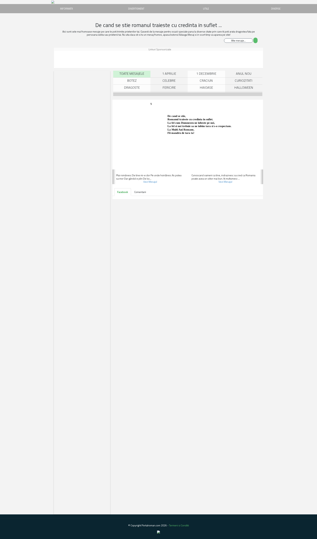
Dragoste (132, 87)
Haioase (206, 87)
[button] (113, 176)
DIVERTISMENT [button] (136, 8)
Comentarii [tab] (140, 192)
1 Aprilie (169, 73)
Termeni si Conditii (179, 525)
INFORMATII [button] (66, 8)
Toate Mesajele (131, 73)
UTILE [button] (206, 8)
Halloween (243, 87)
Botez (132, 80)
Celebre (169, 80)
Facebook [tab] (122, 192)
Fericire (169, 87)
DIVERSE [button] (275, 8)
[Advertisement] (71, 59)
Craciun (206, 80)
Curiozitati (243, 80)
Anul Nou (243, 73)
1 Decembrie (206, 73)
